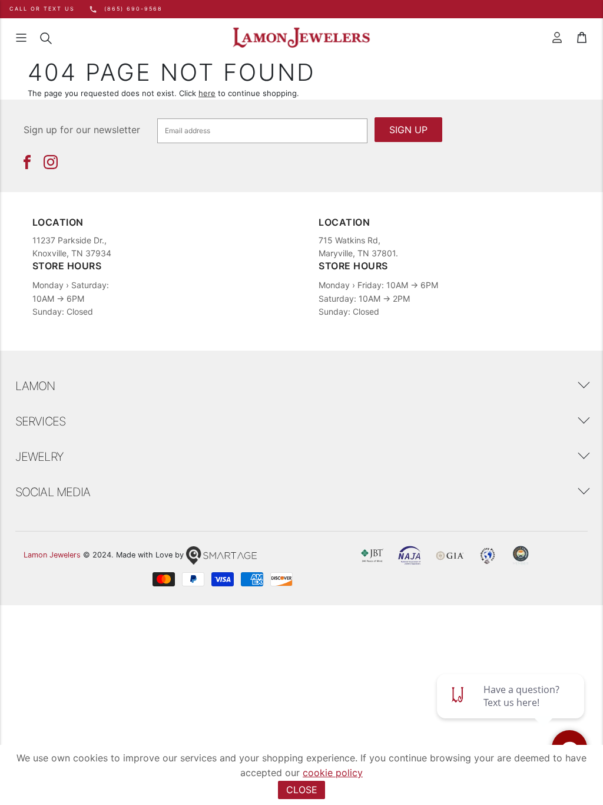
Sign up (408, 130)
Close (301, 790)
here (207, 93)
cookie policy (333, 772)
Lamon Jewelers (52, 554)
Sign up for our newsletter (82, 130)
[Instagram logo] (50, 162)
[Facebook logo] (27, 162)
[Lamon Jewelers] (301, 38)
